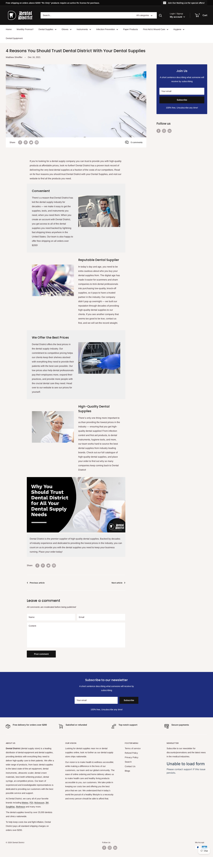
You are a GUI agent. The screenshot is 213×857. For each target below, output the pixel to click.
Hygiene (177, 29)
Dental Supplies (46, 29)
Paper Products (130, 29)
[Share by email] (37, 142)
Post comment (41, 654)
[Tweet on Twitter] (31, 142)
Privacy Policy (131, 757)
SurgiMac (10, 806)
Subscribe (182, 100)
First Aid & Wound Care (154, 29)
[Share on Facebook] (20, 142)
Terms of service (133, 748)
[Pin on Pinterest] (26, 142)
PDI (31, 802)
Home (9, 29)
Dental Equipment (14, 38)
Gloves (65, 29)
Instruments (82, 29)
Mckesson (39, 802)
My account (176, 17)
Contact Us (130, 766)
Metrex (25, 802)
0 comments (137, 142)
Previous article (37, 583)
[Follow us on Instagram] (164, 131)
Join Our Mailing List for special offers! (186, 3)
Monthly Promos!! (25, 29)
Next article (117, 583)
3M (47, 802)
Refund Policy (131, 753)
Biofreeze (20, 806)
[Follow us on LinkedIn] (170, 131)
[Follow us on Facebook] (158, 131)
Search (128, 762)
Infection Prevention (105, 29)
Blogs (127, 771)
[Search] (160, 15)
